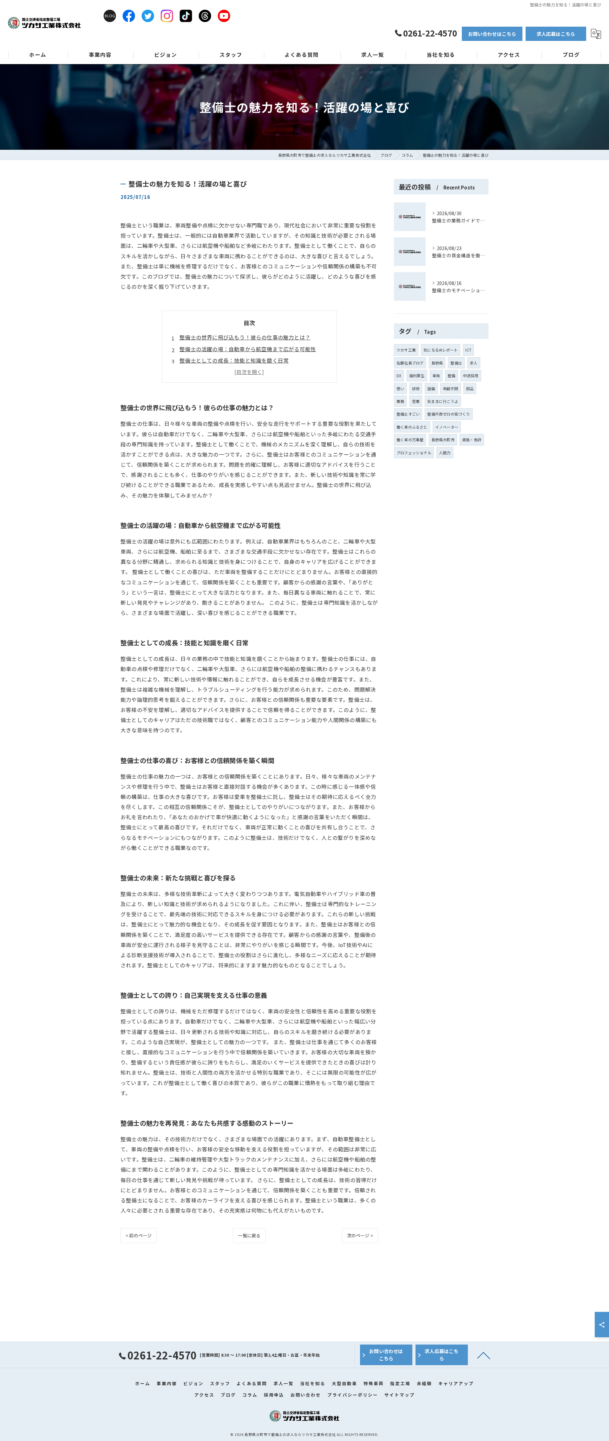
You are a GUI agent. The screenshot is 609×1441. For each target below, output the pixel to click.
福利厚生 (417, 375)
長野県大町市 (443, 439)
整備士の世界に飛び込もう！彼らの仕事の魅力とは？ (245, 337)
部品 (470, 388)
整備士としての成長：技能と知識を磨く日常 (234, 360)
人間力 (445, 452)
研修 (416, 388)
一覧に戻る (249, 1235)
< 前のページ (139, 1235)
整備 (451, 375)
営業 (416, 401)
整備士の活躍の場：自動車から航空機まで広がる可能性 (248, 349)
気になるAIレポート (440, 349)
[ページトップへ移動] (483, 1355)
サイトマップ (399, 1395)
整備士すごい (408, 414)
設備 (431, 388)
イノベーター (446, 427)
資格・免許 (471, 439)
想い (400, 388)
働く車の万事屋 (409, 439)
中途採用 (471, 375)
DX (398, 375)
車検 (436, 375)
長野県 (437, 362)
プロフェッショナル (413, 452)
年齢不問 (450, 388)
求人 (473, 362)
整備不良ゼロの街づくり (448, 414)
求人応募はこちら (556, 33)
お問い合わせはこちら (492, 33)
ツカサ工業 (406, 349)
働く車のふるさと (412, 427)
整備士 (456, 362)
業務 (400, 401)
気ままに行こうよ (442, 401)
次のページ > (360, 1235)
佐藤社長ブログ (409, 362)
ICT (468, 349)
